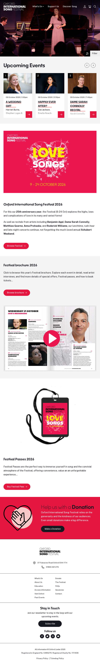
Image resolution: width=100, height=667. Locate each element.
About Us (38, 582)
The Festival (60, 582)
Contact (58, 594)
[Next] (93, 65)
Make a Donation (53, 529)
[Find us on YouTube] (58, 636)
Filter (94, 53)
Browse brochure (15, 292)
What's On (39, 578)
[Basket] (89, 6)
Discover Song (70, 6)
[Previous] (87, 65)
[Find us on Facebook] (42, 636)
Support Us (53, 6)
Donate (58, 578)
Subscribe (50, 623)
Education (39, 586)
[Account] (84, 6)
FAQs (57, 586)
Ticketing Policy (57, 658)
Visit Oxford (39, 594)
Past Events (40, 597)
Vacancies (59, 590)
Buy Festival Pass (15, 486)
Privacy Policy (42, 658)
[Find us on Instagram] (53, 636)
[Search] (94, 6)
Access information (43, 590)
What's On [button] (37, 6)
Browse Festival (15, 246)
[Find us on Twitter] (47, 636)
